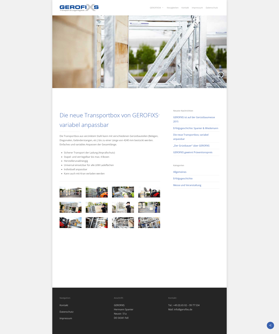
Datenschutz (212, 8)
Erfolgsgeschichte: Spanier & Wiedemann (195, 128)
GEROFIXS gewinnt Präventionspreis (192, 152)
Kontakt (185, 8)
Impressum (197, 8)
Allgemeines (179, 172)
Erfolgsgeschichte (183, 178)
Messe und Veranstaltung (187, 185)
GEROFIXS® (155, 8)
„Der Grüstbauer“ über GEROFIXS (191, 145)
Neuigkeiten (173, 8)
